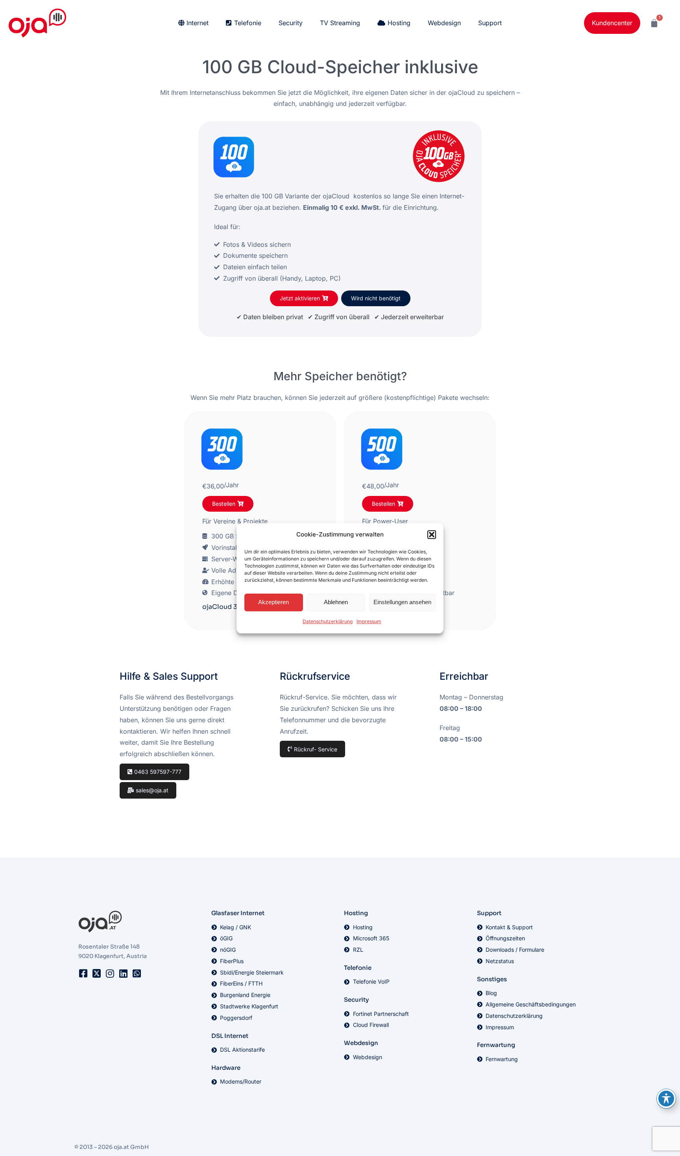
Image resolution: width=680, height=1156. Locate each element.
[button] (432, 534)
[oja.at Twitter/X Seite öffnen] (96, 973)
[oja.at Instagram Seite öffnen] (110, 973)
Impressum (369, 621)
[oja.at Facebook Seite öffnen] (83, 973)
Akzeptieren (273, 602)
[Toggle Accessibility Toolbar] (666, 1098)
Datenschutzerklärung (328, 621)
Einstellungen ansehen (402, 602)
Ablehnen (336, 602)
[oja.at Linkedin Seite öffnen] (123, 973)
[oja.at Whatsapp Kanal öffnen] (136, 973)
